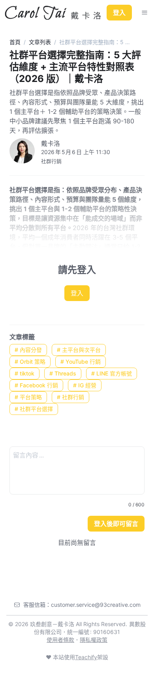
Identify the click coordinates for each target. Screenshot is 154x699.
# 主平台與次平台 (79, 349)
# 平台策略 (28, 397)
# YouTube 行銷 (80, 361)
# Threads (62, 373)
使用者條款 (60, 639)
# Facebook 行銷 (36, 385)
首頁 (15, 42)
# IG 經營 (84, 385)
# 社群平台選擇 (34, 408)
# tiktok (24, 373)
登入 (119, 13)
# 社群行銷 (70, 397)
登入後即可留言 (116, 524)
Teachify (86, 657)
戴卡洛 (50, 143)
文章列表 (40, 42)
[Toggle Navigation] (144, 12)
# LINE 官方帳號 (111, 373)
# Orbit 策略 (30, 361)
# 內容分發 (28, 349)
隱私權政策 (93, 639)
